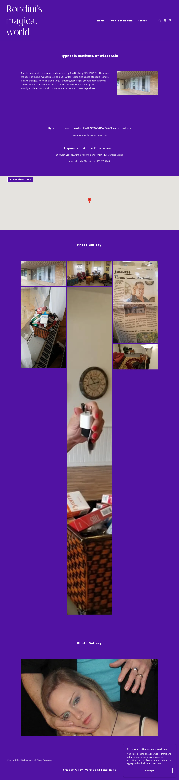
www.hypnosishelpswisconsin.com (38, 88)
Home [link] (101, 20)
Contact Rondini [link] (122, 20)
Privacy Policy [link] (73, 769)
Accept (149, 770)
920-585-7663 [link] (103, 161)
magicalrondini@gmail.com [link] (82, 161)
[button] (144, 20)
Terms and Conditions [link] (100, 769)
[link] (29, 34)
